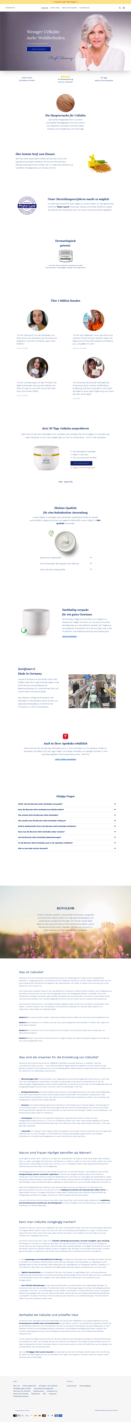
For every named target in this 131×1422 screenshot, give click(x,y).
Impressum (52, 1394)
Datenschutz (35, 1394)
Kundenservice (52, 1391)
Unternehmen (72, 1386)
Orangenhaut (66, 981)
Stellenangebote (85, 1386)
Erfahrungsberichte (29, 1386)
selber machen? (58, 832)
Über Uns (16, 1386)
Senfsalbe (102, 1410)
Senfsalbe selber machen (22, 1388)
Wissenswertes (38, 1391)
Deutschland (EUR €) (22, 1410)
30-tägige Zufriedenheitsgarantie (82, 468)
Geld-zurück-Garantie (20, 1394)
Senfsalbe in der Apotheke (48, 1386)
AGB (44, 1394)
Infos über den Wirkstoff (21, 1391)
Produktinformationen (20, 1396)
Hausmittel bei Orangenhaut (43, 1388)
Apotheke (78, 748)
